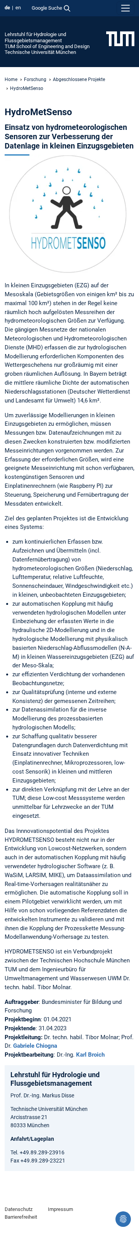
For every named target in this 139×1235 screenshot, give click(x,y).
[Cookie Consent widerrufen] (123, 1219)
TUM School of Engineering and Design (47, 46)
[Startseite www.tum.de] (120, 38)
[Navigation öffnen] (125, 8)
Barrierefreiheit (21, 1217)
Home (11, 79)
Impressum (60, 1209)
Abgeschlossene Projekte (79, 79)
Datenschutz (18, 1209)
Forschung (35, 79)
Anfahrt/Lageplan (32, 1139)
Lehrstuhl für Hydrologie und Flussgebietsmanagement (35, 37)
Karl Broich (90, 1054)
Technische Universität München (40, 52)
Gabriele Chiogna (35, 1045)
